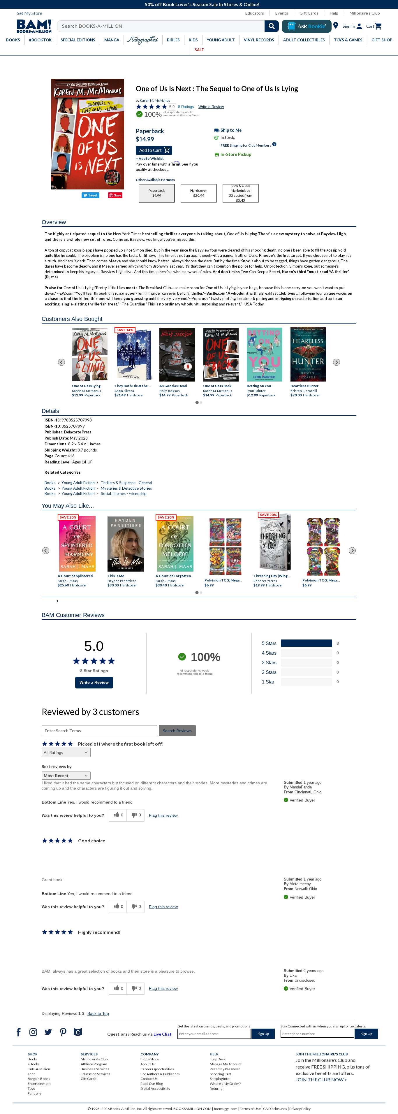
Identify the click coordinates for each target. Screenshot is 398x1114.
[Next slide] (336, 362)
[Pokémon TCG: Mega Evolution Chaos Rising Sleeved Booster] (225, 547)
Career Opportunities (157, 1069)
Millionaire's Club (365, 12)
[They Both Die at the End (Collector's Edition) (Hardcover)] (134, 355)
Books (50, 482)
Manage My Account (226, 1064)
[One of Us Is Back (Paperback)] (221, 355)
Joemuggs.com (225, 1108)
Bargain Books (39, 1078)
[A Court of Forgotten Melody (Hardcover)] (175, 544)
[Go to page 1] (196, 402)
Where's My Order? (225, 1083)
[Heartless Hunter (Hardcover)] (308, 354)
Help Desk (218, 1059)
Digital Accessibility (155, 1088)
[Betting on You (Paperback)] (264, 355)
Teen (32, 1074)
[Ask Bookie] (307, 26)
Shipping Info (219, 1078)
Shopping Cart (220, 1074)
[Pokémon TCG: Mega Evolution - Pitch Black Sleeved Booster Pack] (323, 547)
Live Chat (163, 1034)
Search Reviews (177, 730)
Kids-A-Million (39, 1069)
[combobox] (171, 26)
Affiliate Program (94, 1064)
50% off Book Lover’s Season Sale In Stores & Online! (202, 4)
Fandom (34, 1093)
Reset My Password (225, 1069)
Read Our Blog (151, 1083)
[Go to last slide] (61, 362)
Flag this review (163, 815)
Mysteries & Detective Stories (126, 488)
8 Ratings (186, 107)
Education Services (95, 1074)
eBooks (34, 1064)
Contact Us (149, 1078)
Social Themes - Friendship (124, 493)
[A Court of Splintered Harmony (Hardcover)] (77, 544)
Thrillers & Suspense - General (126, 482)
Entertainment (39, 1083)
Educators (254, 12)
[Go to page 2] (201, 402)
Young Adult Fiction (78, 482)
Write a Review (211, 107)
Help (334, 12)
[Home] (33, 26)
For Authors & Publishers (160, 1074)
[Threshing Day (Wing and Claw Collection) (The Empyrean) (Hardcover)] (275, 542)
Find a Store (149, 1059)
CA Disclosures (275, 1108)
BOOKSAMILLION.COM (192, 1108)
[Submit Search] (272, 26)
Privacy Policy (300, 1108)
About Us (147, 1064)
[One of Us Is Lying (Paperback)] (90, 355)
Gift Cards (309, 12)
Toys (31, 1088)
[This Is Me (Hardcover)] (125, 544)
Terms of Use (250, 1108)
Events (281, 12)
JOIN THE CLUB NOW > (321, 1079)
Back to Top (98, 1013)
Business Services (95, 1069)
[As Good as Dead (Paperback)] (177, 355)
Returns (216, 1088)
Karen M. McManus (155, 100)
